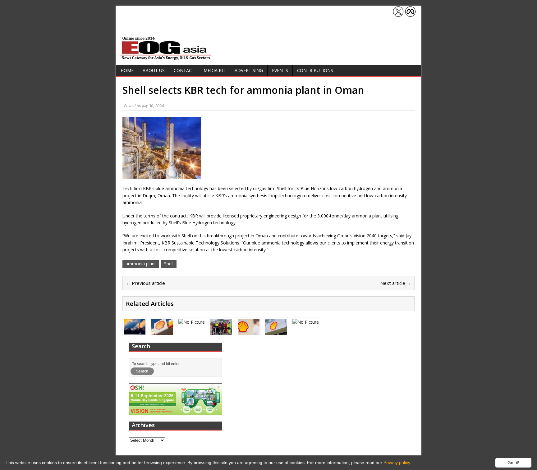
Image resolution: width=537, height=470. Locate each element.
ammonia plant (141, 264)
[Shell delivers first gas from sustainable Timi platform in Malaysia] (162, 332)
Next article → (395, 283)
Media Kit (215, 70)
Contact (184, 70)
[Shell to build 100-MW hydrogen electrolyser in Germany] (191, 322)
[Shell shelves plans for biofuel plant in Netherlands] (248, 332)
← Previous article (145, 283)
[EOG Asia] (166, 59)
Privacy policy (396, 462)
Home (127, 70)
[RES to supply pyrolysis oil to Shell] (276, 332)
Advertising (249, 70)
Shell (168, 264)
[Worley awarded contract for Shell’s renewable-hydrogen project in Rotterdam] (221, 332)
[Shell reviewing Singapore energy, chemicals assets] (305, 322)
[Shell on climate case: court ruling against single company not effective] (134, 332)
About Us (154, 70)
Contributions (315, 70)
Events (280, 70)
